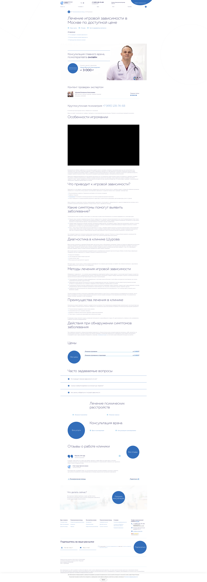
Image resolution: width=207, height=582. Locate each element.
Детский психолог (103, 524)
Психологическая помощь (106, 520)
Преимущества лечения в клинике (77, 39)
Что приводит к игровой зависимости (78, 34)
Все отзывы (133, 452)
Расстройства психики (91, 520)
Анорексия (72, 524)
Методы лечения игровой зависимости (78, 37)
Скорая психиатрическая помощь (77, 522)
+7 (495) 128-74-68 (114, 106)
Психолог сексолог (104, 526)
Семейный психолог (104, 522)
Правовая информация (118, 527)
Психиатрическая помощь (78, 11)
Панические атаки (89, 524)
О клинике (116, 520)
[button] (120, 456)
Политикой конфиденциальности (112, 546)
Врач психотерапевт (64, 524)
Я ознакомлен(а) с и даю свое (115, 547)
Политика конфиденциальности (120, 522)
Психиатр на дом (63, 522)
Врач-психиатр (64, 520)
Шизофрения (88, 522)
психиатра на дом (102, 334)
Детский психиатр (64, 526)
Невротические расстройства (92, 526)
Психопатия (72, 196)
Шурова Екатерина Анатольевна (85, 92)
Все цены (74, 357)
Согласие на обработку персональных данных (118, 525)
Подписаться (140, 547)
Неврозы (72, 526)
